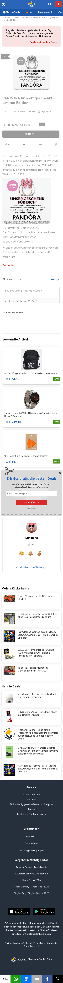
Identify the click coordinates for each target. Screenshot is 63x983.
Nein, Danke (31, 508)
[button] (31, 478)
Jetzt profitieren (31, 502)
